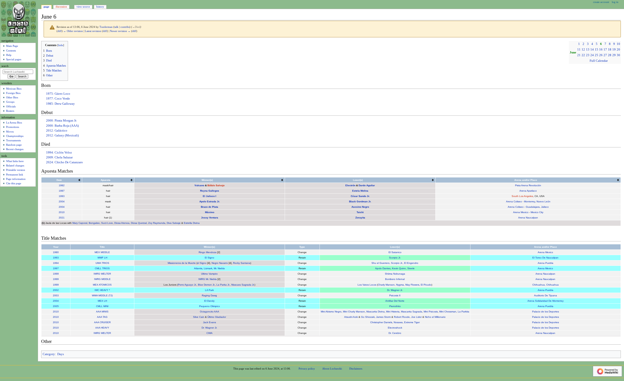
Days (60, 354)
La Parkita (463, 311)
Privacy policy (307, 368)
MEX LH (102, 300)
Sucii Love (107, 223)
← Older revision (73, 31)
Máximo (209, 212)
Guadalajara (533, 207)
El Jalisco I (209, 196)
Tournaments (13, 140)
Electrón (350, 185)
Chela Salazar (64, 157)
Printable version (15, 169)
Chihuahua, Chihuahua (545, 284)
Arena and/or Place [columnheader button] (525, 180)
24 (592, 55)
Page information (16, 178)
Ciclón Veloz (63, 152)
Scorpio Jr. (395, 257)
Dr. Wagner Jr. (395, 290)
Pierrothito (395, 306)
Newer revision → (120, 31)
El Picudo (426, 284)
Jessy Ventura (209, 217)
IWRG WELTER (102, 273)
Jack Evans (209, 322)
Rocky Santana (241, 263)
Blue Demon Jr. (206, 284)
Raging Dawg (209, 295)
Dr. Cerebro (395, 333)
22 (583, 55)
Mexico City (537, 212)
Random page (14, 144)
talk (116, 27)
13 (587, 49)
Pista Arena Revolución (528, 185)
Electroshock (395, 327)
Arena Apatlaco (528, 190)
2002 (56, 290)
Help (8, 54)
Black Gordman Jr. (360, 201)
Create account (601, 1)
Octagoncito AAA (209, 311)
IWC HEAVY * (102, 290)
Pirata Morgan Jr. (66, 120)
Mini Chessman (447, 311)
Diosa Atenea (121, 223)
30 (618, 55)
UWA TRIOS (102, 263)
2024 (49, 162)
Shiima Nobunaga (395, 273)
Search (5, 66)
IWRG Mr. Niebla (207, 279)
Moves (10, 131)
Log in (615, 1)
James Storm (383, 317)
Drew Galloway (65, 103)
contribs (124, 27)
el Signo (201, 263)
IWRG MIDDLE (102, 279)
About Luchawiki (332, 368)
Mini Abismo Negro (331, 311)
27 (605, 55)
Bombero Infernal (395, 279)
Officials (11, 106)
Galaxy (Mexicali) (67, 135)
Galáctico (61, 130)
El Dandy (209, 300)
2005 (56, 306)
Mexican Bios (13, 88)
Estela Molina (360, 190)
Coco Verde (62, 98)
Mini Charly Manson (354, 311)
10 (618, 44)
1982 (62, 185)
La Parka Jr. (223, 284)
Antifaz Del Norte (394, 300)
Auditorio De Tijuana (545, 295)
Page (46, 6)
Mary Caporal (79, 223)
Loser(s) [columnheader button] (358, 180)
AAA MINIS (102, 311)
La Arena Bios (14, 122)
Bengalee (94, 223)
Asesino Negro (360, 207)
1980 (56, 252)
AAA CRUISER (102, 322)
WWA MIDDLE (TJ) (102, 295)
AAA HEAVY (102, 327)
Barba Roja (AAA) (67, 125)
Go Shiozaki (368, 317)
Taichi (360, 212)
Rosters (10, 110)
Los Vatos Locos (367, 284)
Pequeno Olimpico (209, 306)
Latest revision (93, 31)
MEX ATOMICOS (102, 284)
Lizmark (208, 268)
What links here (15, 161)
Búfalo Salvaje (216, 185)
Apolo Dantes (382, 268)
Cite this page (13, 183)
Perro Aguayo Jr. (187, 284)
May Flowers (412, 284)
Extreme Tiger (412, 322)
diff (60, 31)
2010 (62, 212)
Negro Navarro (220, 263)
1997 (56, 268)
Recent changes (14, 149)
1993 (62, 196)
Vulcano (199, 185)
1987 (62, 190)
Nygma (400, 284)
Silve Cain (198, 317)
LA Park (209, 290)
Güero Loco (62, 93)
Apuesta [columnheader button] (105, 180)
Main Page (12, 45)
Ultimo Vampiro (209, 273)
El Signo (209, 257)
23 (587, 55)
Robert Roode (402, 317)
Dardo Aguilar (367, 185)
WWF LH (102, 257)
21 (579, 55)
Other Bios (12, 97)
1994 (49, 152)
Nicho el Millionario (435, 317)
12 (583, 49)
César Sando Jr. (360, 196)
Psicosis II (394, 295)
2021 (62, 217)
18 (609, 49)
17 (605, 49)
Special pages (13, 59)
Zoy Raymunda (156, 223)
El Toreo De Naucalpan (545, 257)
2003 (56, 295)
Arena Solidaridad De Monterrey (545, 300)
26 (601, 55)
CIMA (209, 333)
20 (618, 49)
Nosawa (398, 322)
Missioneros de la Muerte (182, 263)
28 (609, 55)
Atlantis (198, 268)
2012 (49, 130)
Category (49, 354)
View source (83, 6)
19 (614, 49)
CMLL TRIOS (102, 268)
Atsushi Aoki (351, 317)
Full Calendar (599, 60)
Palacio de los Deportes (545, 311)
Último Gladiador (216, 317)
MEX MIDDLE (102, 252)
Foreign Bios (13, 93)
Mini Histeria (393, 311)
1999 (56, 273)
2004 (62, 201)
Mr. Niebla (219, 268)
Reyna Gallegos (209, 190)
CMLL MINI (102, 306)
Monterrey (529, 201)
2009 (49, 157)
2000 (49, 120)
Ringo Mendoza (207, 252)
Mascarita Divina (375, 311)
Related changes (15, 165)
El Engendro (411, 263)
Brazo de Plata (209, 207)
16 (601, 49)
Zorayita (360, 217)
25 (596, 55)
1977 (49, 98)
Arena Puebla (545, 263)
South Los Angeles (522, 196)
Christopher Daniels (381, 322)
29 (614, 55)
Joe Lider (416, 317)
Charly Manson (386, 284)
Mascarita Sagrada (411, 311)
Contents (11, 50)
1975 (49, 93)
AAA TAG (102, 317)
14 (592, 49)
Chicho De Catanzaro (69, 162)
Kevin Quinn (399, 268)
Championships (14, 135)
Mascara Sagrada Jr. (242, 284)
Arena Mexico (520, 212)
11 (579, 49)
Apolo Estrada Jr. (209, 201)
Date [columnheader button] (59, 180)
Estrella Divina (192, 223)
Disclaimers (355, 368)
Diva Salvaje (174, 223)
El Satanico (395, 252)
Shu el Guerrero (380, 263)
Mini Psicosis (431, 311)
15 (596, 49)
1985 (49, 103)
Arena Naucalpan (528, 217)
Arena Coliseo (514, 201)
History (100, 6)
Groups (10, 101)
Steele (411, 268)
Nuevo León (543, 201)
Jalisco (545, 207)
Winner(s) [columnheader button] (207, 180)
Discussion (61, 6)
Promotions (12, 126)
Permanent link (14, 174)
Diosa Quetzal (139, 223)
